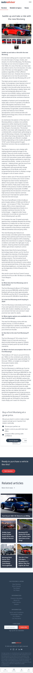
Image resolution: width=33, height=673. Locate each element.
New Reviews (16, 584)
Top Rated (16, 588)
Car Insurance (16, 618)
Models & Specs (15, 8)
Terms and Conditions (16, 612)
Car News (16, 590)
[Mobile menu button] (29, 2)
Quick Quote (13, 440)
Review (4, 8)
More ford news (7, 488)
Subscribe (23, 627)
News (27, 8)
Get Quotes (19, 441)
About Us (16, 600)
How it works (16, 602)
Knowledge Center (16, 614)
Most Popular (16, 586)
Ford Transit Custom (22, 273)
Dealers (16, 604)
